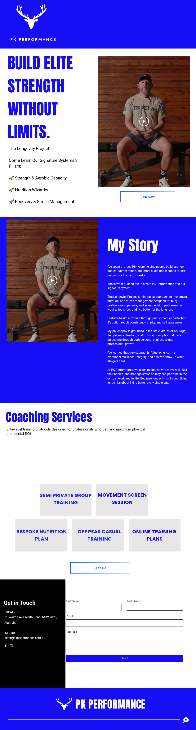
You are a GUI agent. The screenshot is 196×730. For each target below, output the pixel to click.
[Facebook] (5, 645)
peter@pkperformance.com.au (24, 638)
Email (69, 616)
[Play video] (52, 280)
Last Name (133, 600)
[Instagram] (11, 645)
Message (71, 631)
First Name (72, 600)
